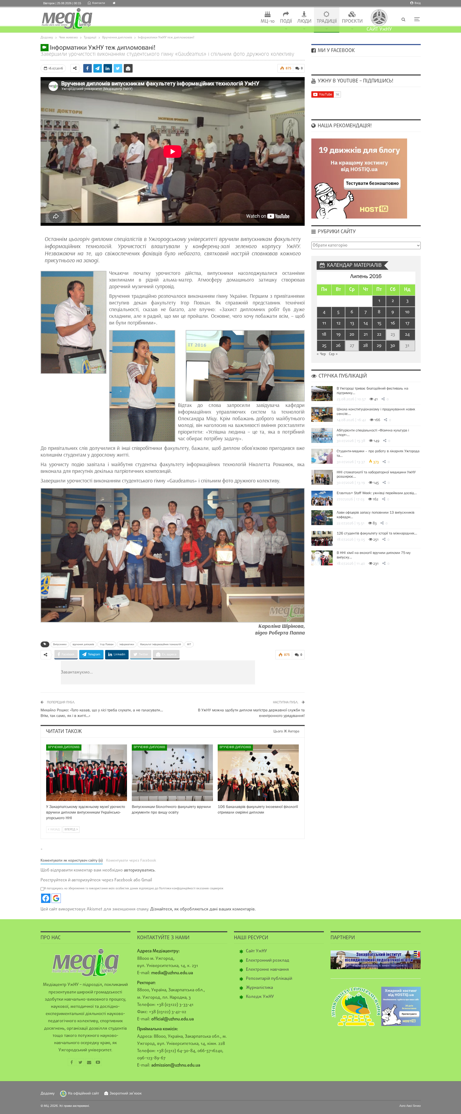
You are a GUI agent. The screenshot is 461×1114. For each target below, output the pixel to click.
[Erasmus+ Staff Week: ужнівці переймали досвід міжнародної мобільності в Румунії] (322, 498)
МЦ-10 (268, 21)
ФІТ (189, 644)
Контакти (98, 3)
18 (324, 334)
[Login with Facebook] (45, 898)
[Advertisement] (190, 672)
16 (393, 323)
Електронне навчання (267, 969)
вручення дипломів (83, 644)
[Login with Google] (56, 898)
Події (286, 21)
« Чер (321, 354)
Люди (304, 21)
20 (351, 334)
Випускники (59, 644)
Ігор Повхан (106, 644)
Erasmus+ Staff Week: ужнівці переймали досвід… (377, 493)
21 (366, 334)
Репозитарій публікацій (269, 979)
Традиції (327, 21)
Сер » (333, 354)
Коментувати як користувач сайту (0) (72, 860)
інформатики (127, 644)
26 (338, 345)
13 (352, 323)
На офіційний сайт (83, 1093)
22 (379, 334)
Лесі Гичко (413, 1106)
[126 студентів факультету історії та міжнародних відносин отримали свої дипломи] (322, 538)
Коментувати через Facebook (131, 860)
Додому (48, 1093)
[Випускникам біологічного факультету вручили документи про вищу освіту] (172, 772)
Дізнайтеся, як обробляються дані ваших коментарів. (203, 909)
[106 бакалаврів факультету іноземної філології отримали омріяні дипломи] (258, 772)
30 (392, 345)
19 (338, 334)
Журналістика (259, 988)
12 (338, 323)
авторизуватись (139, 870)
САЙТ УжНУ (379, 29)
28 (365, 345)
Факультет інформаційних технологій (160, 644)
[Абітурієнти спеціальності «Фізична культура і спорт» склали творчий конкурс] (322, 435)
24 (407, 334)
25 (324, 345)
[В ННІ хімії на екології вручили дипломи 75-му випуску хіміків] (322, 557)
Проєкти (352, 21)
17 (407, 323)
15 (379, 323)
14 (365, 323)
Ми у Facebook (335, 50)
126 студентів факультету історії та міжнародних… (377, 533)
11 (324, 323)
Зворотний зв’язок (126, 1093)
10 (407, 312)
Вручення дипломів (64, 747)
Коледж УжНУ (260, 997)
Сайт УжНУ (256, 951)
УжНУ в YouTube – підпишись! (354, 81)
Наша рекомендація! (344, 126)
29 (379, 345)
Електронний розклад (267, 960)
